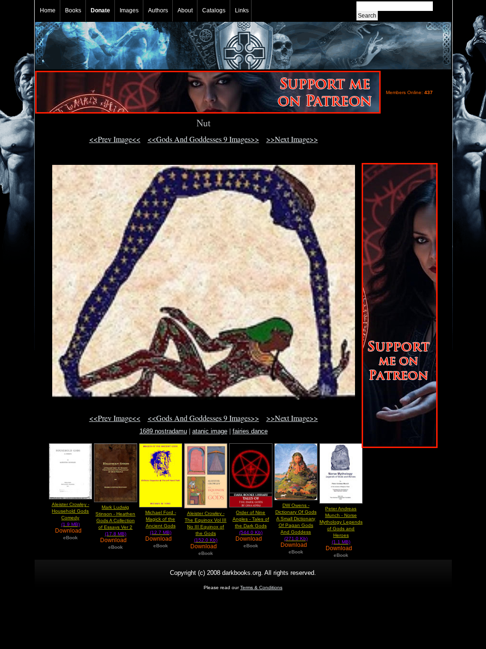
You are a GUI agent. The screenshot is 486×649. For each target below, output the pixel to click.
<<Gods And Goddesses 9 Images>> (203, 139)
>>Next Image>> (292, 139)
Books (73, 10)
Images (129, 10)
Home (48, 10)
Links (242, 10)
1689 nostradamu (163, 431)
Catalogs (213, 10)
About (185, 10)
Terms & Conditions (261, 587)
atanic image (209, 431)
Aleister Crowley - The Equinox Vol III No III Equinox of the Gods (205, 527)
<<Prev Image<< (114, 139)
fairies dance (250, 431)
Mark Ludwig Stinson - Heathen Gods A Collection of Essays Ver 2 (115, 520)
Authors (158, 10)
